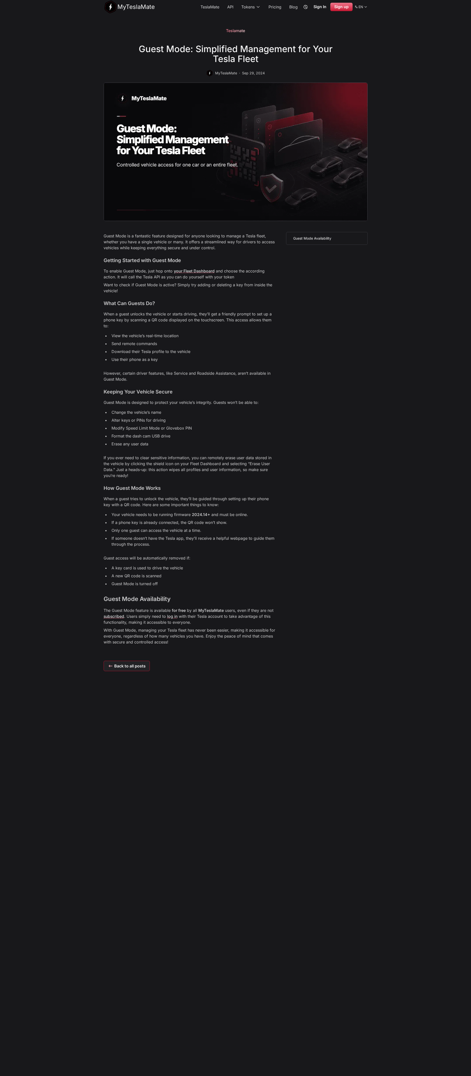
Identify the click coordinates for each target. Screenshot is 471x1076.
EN (361, 8)
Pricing (275, 6)
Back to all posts (130, 665)
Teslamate (235, 30)
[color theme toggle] (306, 7)
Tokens (248, 6)
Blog (293, 6)
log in (172, 616)
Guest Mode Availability (312, 238)
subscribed (114, 616)
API (230, 6)
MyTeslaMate (226, 73)
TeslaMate (210, 6)
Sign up (341, 6)
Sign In (320, 6)
